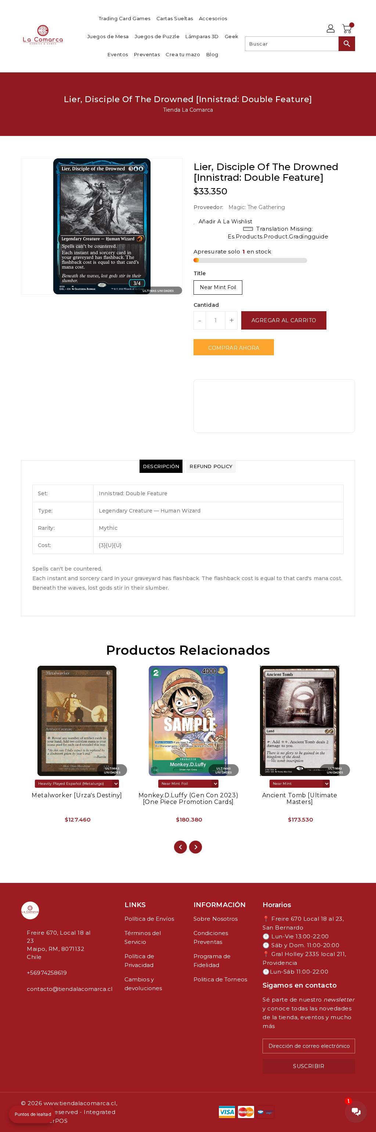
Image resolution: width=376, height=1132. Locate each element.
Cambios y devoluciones (143, 984)
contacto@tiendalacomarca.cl (59, 988)
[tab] (161, 466)
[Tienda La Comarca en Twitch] (41, 1005)
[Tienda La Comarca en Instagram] (29, 1005)
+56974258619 (47, 972)
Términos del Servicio (142, 937)
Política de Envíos (149, 918)
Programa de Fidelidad (212, 961)
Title (200, 273)
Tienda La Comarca (188, 110)
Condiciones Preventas (211, 937)
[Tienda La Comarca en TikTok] (46, 1005)
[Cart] (347, 29)
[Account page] (331, 29)
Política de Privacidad (139, 961)
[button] (32, 1114)
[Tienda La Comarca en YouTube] (35, 1005)
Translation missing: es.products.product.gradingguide (278, 232)
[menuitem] (125, 18)
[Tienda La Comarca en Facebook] (23, 1005)
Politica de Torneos (220, 979)
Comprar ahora (233, 348)
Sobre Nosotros (216, 918)
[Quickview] (35, 822)
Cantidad (206, 305)
